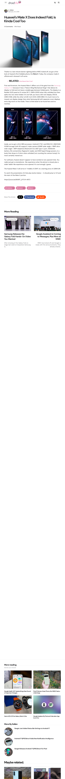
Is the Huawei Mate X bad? (26, 81)
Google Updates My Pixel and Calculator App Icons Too (46, 717)
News (8, 770)
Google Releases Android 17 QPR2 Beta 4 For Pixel (30, 749)
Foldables (10, 188)
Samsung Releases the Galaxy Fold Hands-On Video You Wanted (17, 236)
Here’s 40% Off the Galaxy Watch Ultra (15, 716)
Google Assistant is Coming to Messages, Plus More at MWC (48, 236)
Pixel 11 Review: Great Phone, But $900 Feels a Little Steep (46, 692)
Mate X (31, 188)
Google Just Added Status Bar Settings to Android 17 (32, 728)
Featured (39, 770)
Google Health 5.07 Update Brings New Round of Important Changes (17, 692)
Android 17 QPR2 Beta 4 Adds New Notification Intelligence (34, 739)
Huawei (21, 188)
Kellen (12, 10)
